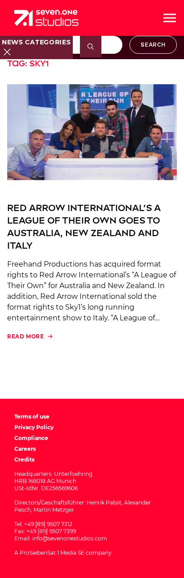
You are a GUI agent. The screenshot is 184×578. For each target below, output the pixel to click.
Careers (25, 448)
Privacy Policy (34, 427)
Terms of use (32, 416)
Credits (24, 459)
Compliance (31, 438)
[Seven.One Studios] (46, 18)
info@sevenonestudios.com (69, 538)
